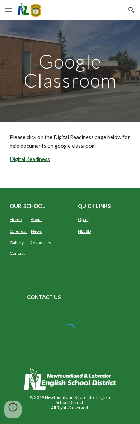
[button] (8, 10)
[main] (70, 71)
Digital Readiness (30, 159)
